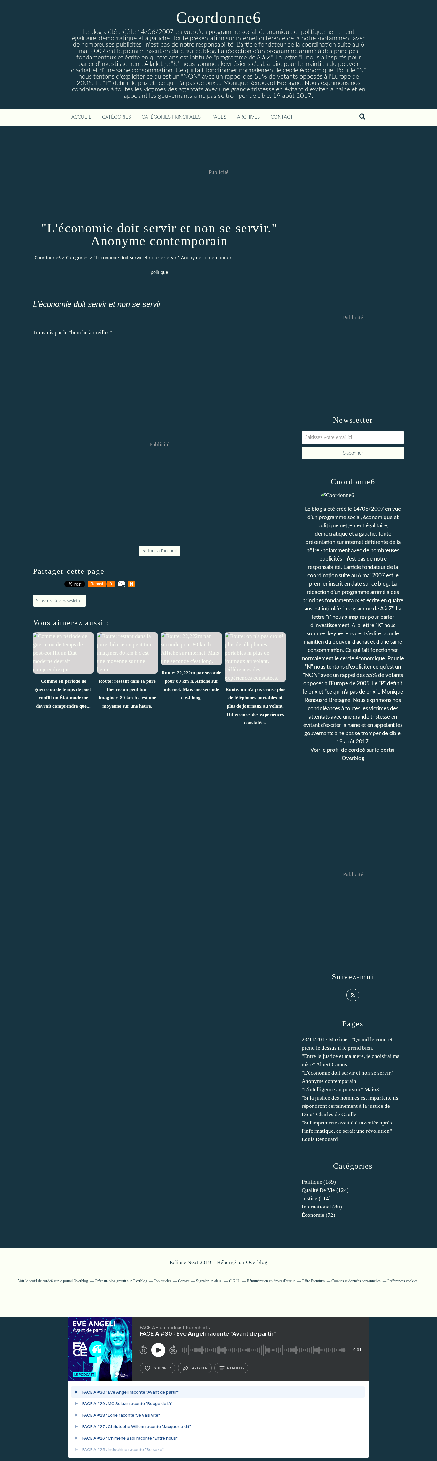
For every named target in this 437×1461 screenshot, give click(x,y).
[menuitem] (81, 117)
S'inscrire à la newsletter (59, 601)
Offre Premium (313, 1281)
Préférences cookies (402, 1281)
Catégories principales (171, 117)
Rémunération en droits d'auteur (271, 1281)
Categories (77, 257)
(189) (319, 1182)
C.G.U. (234, 1281)
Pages (218, 117)
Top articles (162, 1281)
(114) (316, 1198)
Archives (248, 117)
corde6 (356, 750)
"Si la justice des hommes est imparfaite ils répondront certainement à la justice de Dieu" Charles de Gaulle (350, 1106)
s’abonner (161, 1368)
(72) (318, 1215)
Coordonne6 (218, 18)
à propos (235, 1368)
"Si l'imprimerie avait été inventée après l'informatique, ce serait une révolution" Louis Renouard (347, 1131)
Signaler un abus (209, 1281)
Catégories (116, 117)
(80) (322, 1207)
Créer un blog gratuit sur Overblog (121, 1281)
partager (198, 1368)
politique (159, 272)
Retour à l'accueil (159, 550)
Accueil (81, 117)
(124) (325, 1190)
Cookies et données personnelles (356, 1281)
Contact (282, 117)
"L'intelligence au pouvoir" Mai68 (340, 1089)
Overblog (256, 1262)
